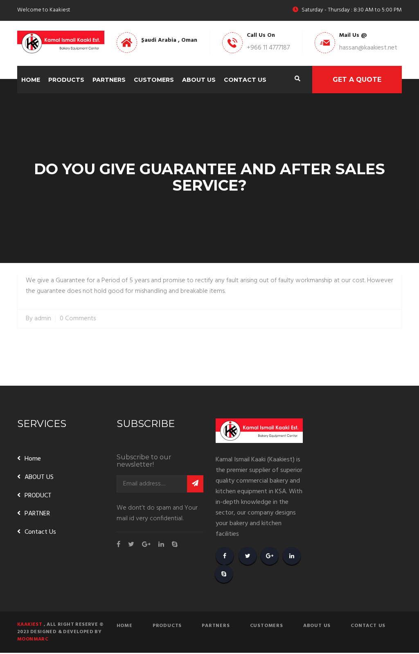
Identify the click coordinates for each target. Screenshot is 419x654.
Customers (154, 79)
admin (42, 319)
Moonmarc (32, 639)
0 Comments (78, 319)
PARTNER (37, 513)
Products (66, 79)
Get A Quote (357, 79)
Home (30, 79)
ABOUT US (39, 477)
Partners (109, 79)
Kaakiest (29, 624)
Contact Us (245, 79)
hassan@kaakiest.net (368, 48)
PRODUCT (38, 495)
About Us (199, 79)
